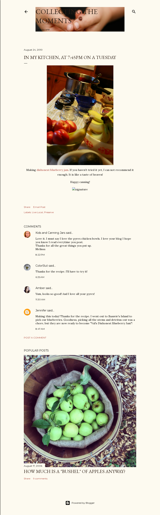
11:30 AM (40, 299)
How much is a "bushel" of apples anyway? (74, 471)
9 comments (40, 478)
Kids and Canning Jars (50, 233)
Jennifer (41, 310)
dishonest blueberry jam (52, 170)
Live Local (37, 212)
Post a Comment (35, 337)
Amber (40, 288)
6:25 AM (40, 277)
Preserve (49, 212)
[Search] (134, 11)
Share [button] (27, 207)
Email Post (39, 207)
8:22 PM (40, 254)
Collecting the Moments (67, 16)
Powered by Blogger (83, 502)
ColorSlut (42, 265)
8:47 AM (40, 328)
